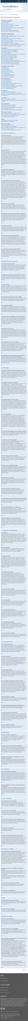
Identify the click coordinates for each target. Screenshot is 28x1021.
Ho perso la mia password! (6, 29)
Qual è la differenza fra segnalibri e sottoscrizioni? (10, 113)
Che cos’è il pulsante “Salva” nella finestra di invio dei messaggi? (13, 61)
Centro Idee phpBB (4, 932)
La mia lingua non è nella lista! (7, 39)
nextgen (18, 1015)
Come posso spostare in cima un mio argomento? (10, 63)
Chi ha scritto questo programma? (7, 125)
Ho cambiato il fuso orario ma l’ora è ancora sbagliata (11, 38)
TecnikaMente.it (10, 6)
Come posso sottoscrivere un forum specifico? (9, 115)
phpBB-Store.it (10, 1017)
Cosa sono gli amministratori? (6, 79)
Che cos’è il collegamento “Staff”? (7, 88)
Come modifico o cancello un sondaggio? (9, 55)
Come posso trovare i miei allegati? (7, 121)
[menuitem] (2, 1018)
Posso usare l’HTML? (5, 68)
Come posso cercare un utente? (7, 108)
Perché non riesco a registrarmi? (7, 24)
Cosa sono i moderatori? (5, 81)
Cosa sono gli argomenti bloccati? (7, 75)
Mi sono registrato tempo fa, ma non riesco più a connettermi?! (12, 27)
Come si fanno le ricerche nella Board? (8, 104)
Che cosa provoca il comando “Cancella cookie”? (10, 31)
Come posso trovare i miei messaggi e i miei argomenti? (11, 109)
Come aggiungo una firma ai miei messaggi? (9, 51)
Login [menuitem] (23, 1)
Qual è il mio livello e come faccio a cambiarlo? (10, 43)
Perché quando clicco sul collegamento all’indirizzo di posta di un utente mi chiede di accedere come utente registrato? (13, 45)
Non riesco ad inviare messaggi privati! (8, 91)
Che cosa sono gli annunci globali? (7, 72)
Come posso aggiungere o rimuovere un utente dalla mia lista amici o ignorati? (13, 101)
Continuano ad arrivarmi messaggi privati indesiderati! (11, 93)
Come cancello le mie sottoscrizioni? (8, 116)
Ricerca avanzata (5, 987)
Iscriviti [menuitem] (18, 1)
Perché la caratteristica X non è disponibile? (9, 126)
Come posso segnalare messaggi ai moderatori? (10, 60)
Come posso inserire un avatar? (7, 42)
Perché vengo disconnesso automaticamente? (9, 30)
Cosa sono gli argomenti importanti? (8, 74)
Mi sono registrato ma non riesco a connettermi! (10, 25)
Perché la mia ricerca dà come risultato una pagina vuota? (12, 107)
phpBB (5, 1014)
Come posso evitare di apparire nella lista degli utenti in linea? (12, 36)
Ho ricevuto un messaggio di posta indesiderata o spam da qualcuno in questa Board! (14, 95)
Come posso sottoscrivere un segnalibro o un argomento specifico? (13, 114)
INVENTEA (14, 1015)
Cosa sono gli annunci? (5, 73)
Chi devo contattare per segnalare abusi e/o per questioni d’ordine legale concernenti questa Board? (13, 128)
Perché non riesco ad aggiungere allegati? (9, 57)
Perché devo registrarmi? (6, 21)
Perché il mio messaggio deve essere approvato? (10, 62)
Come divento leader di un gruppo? (7, 84)
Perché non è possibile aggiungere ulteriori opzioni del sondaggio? (13, 54)
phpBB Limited (5, 921)
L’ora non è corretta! (5, 37)
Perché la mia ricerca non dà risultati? (8, 106)
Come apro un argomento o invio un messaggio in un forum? (12, 49)
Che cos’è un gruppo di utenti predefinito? (9, 87)
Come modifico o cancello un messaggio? (9, 50)
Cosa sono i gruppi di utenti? (6, 82)
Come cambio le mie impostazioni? (7, 34)
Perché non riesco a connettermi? (7, 26)
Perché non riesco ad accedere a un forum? (9, 56)
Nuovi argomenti (5, 980)
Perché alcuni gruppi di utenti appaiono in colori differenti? (12, 85)
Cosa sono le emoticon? (5, 69)
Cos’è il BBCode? (4, 67)
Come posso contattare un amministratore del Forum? (11, 129)
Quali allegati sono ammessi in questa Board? (9, 120)
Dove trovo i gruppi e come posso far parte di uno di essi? (11, 83)
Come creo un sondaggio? (6, 52)
